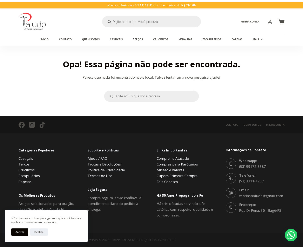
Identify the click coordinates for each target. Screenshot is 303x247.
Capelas (236, 39)
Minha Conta (275, 124)
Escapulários (211, 39)
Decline (39, 232)
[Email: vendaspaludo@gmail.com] (231, 193)
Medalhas (185, 39)
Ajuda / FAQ (97, 158)
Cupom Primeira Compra (177, 175)
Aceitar (19, 232)
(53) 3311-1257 (251, 181)
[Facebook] (22, 125)
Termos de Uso (100, 175)
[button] (281, 22)
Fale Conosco (167, 181)
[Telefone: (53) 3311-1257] (231, 178)
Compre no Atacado (173, 158)
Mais (256, 39)
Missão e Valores (170, 170)
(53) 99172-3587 (252, 166)
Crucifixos (160, 39)
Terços (138, 39)
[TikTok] (42, 125)
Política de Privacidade (106, 170)
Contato (65, 39)
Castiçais (116, 39)
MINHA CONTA (250, 21)
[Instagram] (32, 125)
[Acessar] (270, 22)
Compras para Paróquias (177, 164)
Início (44, 39)
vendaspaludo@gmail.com (261, 195)
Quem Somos (91, 39)
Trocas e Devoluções (104, 164)
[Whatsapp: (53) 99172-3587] (231, 163)
